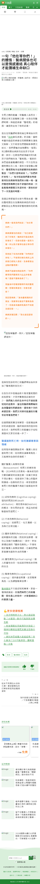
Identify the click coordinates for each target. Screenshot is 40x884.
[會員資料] (34, 3)
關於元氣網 (7, 871)
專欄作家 (27, 875)
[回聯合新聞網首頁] (3, 3)
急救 (24, 274)
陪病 (10, 136)
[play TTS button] (11, 109)
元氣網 (8, 51)
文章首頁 (19, 875)
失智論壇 (19, 7)
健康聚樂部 (16, 871)
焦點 (3, 7)
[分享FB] (5, 11)
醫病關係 (6, 588)
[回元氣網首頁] (8, 2)
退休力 (12, 875)
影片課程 (6, 739)
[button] (37, 7)
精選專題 (26, 871)
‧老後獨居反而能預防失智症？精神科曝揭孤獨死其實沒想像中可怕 (19, 629)
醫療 (27, 7)
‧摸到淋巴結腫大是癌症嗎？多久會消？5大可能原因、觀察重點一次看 (19, 640)
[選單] (37, 3)
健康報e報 (21, 862)
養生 (10, 7)
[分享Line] (15, 11)
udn (3, 51)
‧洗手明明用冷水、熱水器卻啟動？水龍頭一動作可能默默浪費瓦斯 (19, 618)
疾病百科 (34, 871)
